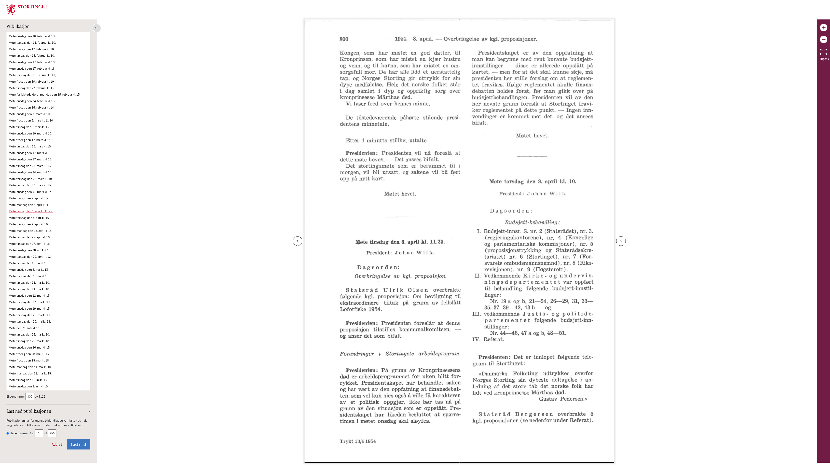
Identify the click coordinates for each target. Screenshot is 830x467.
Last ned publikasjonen (28, 411)
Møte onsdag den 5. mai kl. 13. (29, 269)
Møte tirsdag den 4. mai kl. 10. (28, 263)
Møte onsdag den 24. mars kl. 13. (30, 172)
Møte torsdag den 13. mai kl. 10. (30, 302)
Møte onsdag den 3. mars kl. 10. (29, 114)
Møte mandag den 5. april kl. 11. (30, 205)
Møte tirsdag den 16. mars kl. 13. (30, 146)
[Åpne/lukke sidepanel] (97, 28)
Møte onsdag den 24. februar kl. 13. (32, 101)
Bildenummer (15, 396)
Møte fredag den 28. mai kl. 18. (29, 360)
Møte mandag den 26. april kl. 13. (30, 231)
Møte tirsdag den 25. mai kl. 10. (29, 334)
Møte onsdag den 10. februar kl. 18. (32, 36)
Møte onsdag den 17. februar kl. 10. (32, 62)
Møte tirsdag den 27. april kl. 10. (29, 237)
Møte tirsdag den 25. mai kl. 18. (29, 341)
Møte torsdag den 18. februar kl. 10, (32, 75)
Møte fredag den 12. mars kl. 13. (30, 140)
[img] (27, 9)
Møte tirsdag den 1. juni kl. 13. (28, 380)
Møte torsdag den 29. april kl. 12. (30, 256)
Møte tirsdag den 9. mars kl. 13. (29, 127)
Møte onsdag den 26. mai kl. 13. (29, 347)
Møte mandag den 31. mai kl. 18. (30, 373)
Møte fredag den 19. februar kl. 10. (31, 81)
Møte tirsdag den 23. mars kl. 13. (30, 166)
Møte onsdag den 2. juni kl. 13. (28, 386)
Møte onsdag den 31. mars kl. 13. (30, 192)
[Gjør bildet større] (823, 27)
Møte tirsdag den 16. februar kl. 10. (32, 55)
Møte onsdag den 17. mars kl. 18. (30, 159)
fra (32, 433)
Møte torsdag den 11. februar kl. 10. (32, 42)
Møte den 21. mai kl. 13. (24, 328)
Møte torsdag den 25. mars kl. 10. (31, 179)
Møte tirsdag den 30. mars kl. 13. (30, 185)
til (45, 433)
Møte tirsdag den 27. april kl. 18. (29, 243)
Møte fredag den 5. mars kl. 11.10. (31, 120)
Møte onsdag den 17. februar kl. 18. (32, 68)
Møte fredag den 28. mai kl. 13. (29, 354)
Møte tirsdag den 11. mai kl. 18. (29, 289)
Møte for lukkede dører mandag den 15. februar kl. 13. (44, 94)
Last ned (78, 444)
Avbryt (57, 444)
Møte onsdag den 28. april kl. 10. (30, 250)
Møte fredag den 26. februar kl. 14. (31, 107)
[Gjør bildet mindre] (823, 39)
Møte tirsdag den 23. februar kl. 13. (32, 88)
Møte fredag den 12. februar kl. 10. (31, 49)
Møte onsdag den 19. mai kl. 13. (29, 308)
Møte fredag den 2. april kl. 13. (28, 198)
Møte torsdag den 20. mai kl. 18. (30, 321)
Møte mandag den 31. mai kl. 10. (30, 367)
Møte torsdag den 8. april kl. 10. (29, 218)
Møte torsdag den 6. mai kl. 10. (29, 276)
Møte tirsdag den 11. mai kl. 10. (29, 282)
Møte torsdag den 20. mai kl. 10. (30, 315)
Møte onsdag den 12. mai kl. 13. (29, 295)
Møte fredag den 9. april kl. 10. (28, 224)
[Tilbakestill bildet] (823, 52)
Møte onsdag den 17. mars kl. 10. (30, 153)
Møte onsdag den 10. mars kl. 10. (30, 133)
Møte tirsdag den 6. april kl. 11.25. (31, 211)
